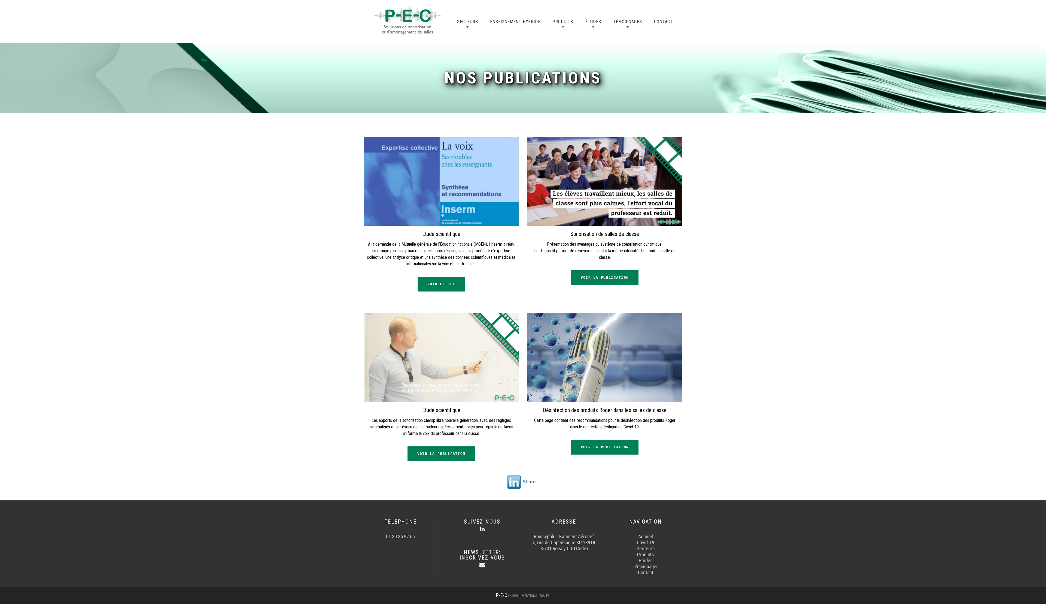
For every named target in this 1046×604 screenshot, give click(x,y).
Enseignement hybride (515, 21)
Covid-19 (645, 542)
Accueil (645, 536)
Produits (562, 21)
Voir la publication (605, 277)
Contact (663, 21)
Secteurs (467, 21)
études (593, 21)
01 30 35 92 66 (400, 536)
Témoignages (627, 21)
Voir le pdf (441, 284)
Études (646, 560)
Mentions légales (535, 596)
